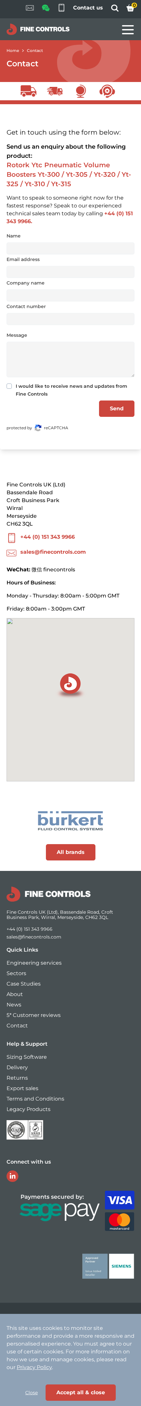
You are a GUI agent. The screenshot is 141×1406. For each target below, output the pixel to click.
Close (31, 1392)
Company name (26, 283)
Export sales (22, 1088)
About (15, 994)
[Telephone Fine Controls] (61, 9)
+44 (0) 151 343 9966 (47, 537)
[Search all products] (115, 10)
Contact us (88, 8)
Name (14, 236)
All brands (71, 852)
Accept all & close (80, 1392)
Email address (23, 259)
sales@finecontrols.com (53, 552)
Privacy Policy (34, 1367)
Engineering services (34, 963)
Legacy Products (28, 1109)
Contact (35, 50)
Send (117, 408)
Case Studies (24, 984)
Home (13, 50)
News (14, 1005)
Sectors (16, 973)
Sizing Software (27, 1057)
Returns (17, 1078)
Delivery (17, 1067)
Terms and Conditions (35, 1099)
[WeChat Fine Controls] (46, 10)
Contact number (26, 306)
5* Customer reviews (34, 1015)
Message (17, 335)
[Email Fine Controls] (30, 9)
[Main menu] (127, 29)
